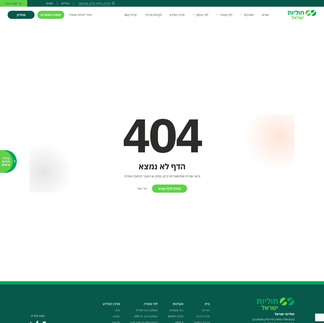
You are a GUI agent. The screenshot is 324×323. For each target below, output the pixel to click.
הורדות (65, 3)
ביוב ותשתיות (176, 310)
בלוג (117, 310)
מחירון (21, 15)
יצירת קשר (130, 15)
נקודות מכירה (153, 15)
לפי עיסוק (202, 15)
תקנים (49, 3)
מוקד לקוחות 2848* (80, 14)
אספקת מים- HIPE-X (146, 316)
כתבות (116, 316)
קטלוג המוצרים (51, 15)
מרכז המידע (177, 15)
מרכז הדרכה (203, 316)
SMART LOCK (175, 316)
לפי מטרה (226, 15)
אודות (265, 15)
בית (207, 304)
